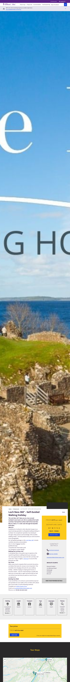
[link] (65, 4)
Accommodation (37, 4)
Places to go (22, 4)
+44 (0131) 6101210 (54, 550)
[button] (65, 8)
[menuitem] (22, 4)
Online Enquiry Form (21, 586)
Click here (26, 558)
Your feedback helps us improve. (13, 9)
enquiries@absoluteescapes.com (23, 588)
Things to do (29, 4)
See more (7, 613)
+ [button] (4, 659)
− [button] (4, 661)
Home (10, 509)
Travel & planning (46, 4)
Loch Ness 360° (30, 540)
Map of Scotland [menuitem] (55, 4)
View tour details (53, 554)
